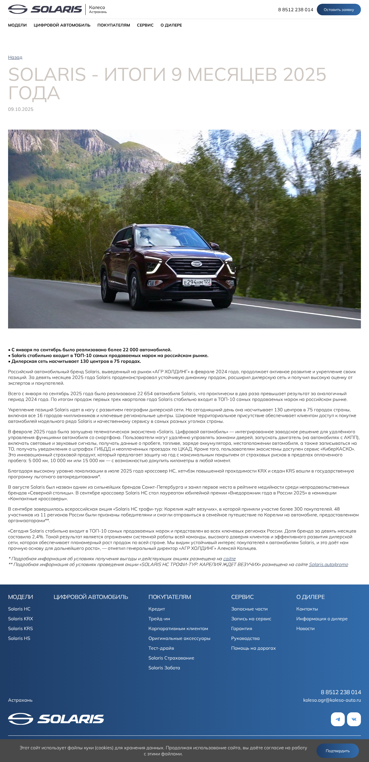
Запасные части (249, 609)
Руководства (245, 638)
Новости (305, 628)
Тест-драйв (161, 648)
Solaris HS (19, 638)
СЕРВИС (145, 25)
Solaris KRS (20, 628)
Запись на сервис (251, 618)
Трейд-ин (159, 618)
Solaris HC (19, 609)
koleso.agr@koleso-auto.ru (332, 700)
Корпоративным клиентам (178, 628)
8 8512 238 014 (295, 9)
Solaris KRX (20, 618)
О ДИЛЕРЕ (171, 25)
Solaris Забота (164, 668)
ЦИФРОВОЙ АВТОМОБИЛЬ (62, 25)
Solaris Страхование (171, 658)
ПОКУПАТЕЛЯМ (113, 25)
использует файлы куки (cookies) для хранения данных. (103, 747)
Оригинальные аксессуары (179, 638)
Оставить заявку (339, 9)
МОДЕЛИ (17, 25)
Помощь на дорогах (253, 648)
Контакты (307, 609)
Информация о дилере (322, 618)
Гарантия (241, 628)
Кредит (156, 609)
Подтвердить (338, 750)
